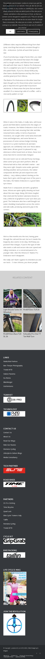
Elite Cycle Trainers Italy (12, 515)
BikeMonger (7, 382)
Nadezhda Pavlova (10, 361)
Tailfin (5, 519)
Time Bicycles (8, 507)
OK (10, 31)
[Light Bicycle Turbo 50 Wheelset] (12, 298)
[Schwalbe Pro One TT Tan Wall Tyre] (32, 322)
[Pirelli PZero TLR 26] (32, 298)
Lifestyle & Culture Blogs (12, 453)
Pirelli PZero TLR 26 (31, 310)
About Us (6, 436)
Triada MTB (7, 369)
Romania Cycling (9, 524)
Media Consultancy (10, 457)
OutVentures (8, 386)
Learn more (21, 31)
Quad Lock (7, 511)
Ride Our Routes (9, 445)
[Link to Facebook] (36, 653)
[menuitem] (6, 655)
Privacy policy (33, 31)
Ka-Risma (7, 378)
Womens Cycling (9, 449)
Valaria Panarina (9, 374)
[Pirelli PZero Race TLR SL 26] (12, 322)
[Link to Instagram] (40, 653)
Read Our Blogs (9, 441)
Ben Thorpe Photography (13, 365)
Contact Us (7, 432)
